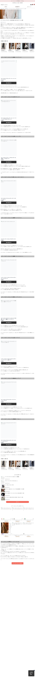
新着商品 (6, 6)
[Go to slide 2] (7, 236)
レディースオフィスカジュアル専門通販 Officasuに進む (17, 563)
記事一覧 (6, 8)
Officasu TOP (2, 8)
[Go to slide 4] (8, 236)
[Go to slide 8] (10, 236)
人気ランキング (29, 6)
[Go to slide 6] (9, 236)
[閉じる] (34, 670)
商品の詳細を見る (8, 122)
